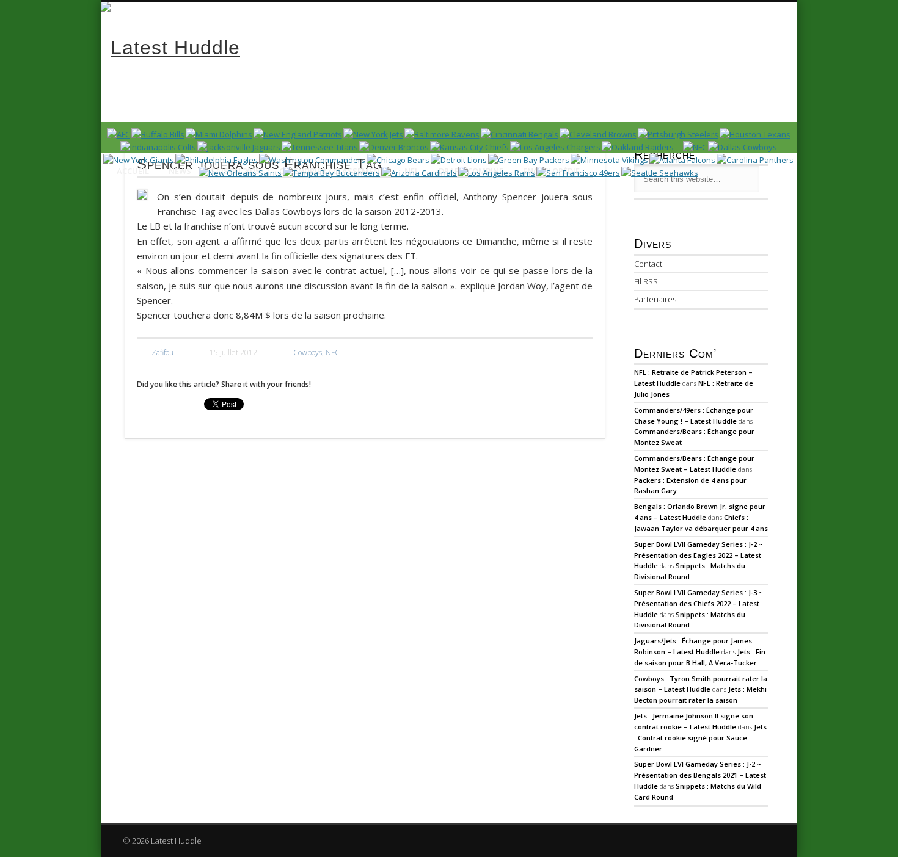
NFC (333, 352)
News (180, 170)
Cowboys (307, 352)
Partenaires (655, 299)
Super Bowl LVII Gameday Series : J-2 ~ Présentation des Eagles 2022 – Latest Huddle (698, 555)
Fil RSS (646, 281)
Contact (648, 263)
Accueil (133, 170)
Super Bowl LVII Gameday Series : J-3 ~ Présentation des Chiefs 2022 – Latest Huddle (698, 603)
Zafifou (162, 352)
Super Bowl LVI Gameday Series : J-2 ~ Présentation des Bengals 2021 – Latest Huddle (700, 774)
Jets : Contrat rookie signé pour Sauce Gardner (700, 737)
